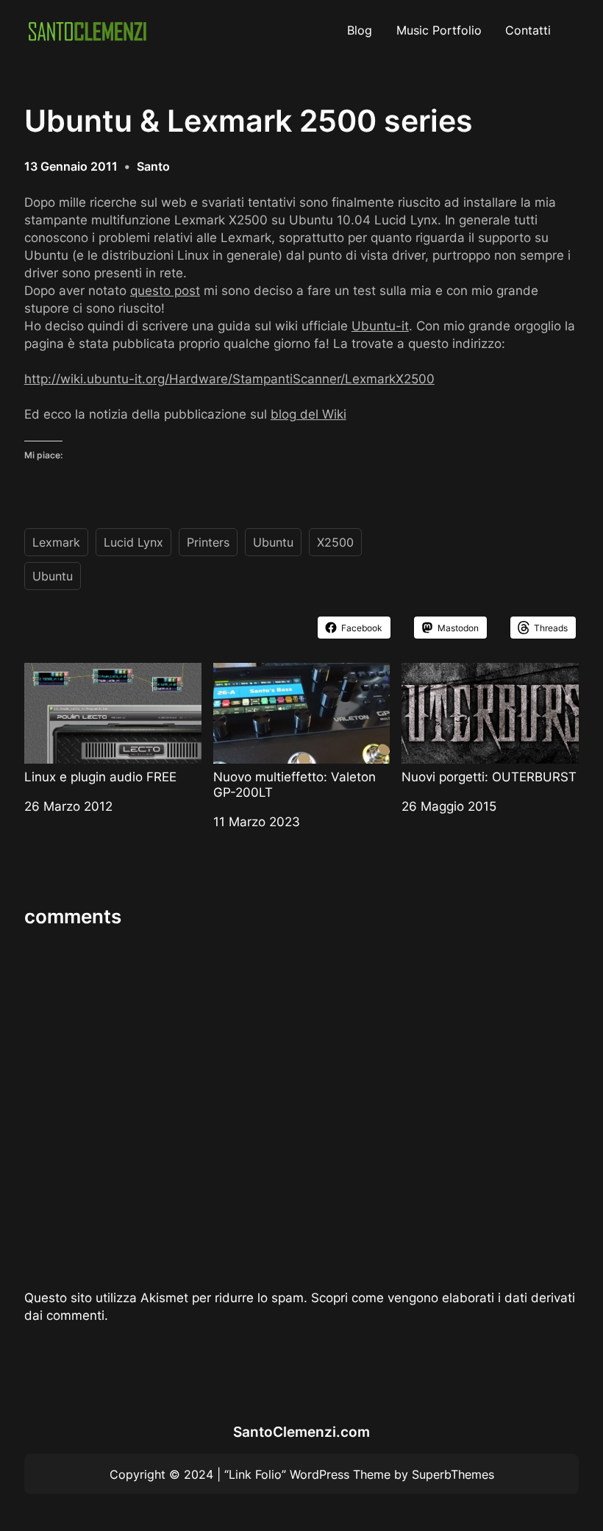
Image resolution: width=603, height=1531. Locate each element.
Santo (153, 166)
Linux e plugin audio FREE (100, 776)
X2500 (335, 542)
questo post (165, 290)
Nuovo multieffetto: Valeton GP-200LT (294, 784)
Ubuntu (273, 542)
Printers (208, 542)
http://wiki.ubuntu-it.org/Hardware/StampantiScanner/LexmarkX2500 (229, 378)
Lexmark (56, 542)
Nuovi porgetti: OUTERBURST (489, 776)
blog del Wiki (308, 414)
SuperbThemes (453, 1474)
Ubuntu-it (380, 325)
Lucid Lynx (133, 542)
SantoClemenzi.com (301, 1432)
